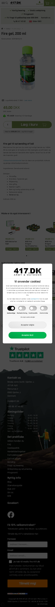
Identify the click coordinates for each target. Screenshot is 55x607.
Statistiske (44, 313)
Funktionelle (33, 313)
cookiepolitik (35, 299)
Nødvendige (11, 313)
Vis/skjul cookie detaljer (27, 317)
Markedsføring (22, 313)
